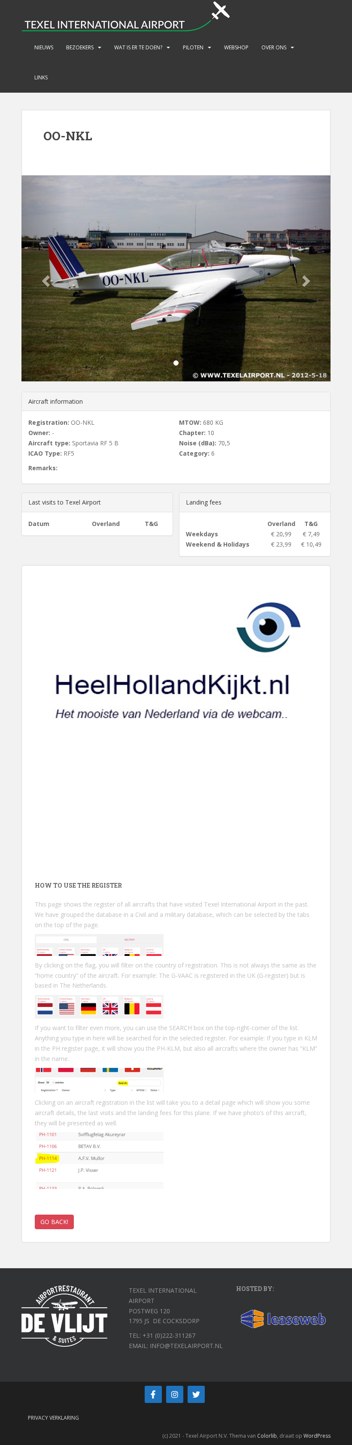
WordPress (317, 1435)
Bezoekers (80, 47)
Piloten (193, 47)
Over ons (273, 47)
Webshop (236, 47)
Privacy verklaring (53, 1417)
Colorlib (267, 1435)
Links (41, 77)
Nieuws (43, 47)
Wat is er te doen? (138, 47)
